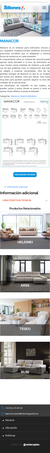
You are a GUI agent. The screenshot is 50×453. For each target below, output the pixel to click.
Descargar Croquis (25, 175)
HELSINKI (25, 242)
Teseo (25, 329)
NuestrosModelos (28, 96)
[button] (44, 8)
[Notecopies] (31, 445)
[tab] (28, 186)
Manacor (15, 96)
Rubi (25, 372)
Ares (25, 285)
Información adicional (17, 187)
